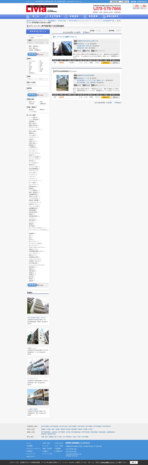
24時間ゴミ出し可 (35, 261)
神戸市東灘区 (97, 426)
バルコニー (33, 178)
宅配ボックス (34, 249)
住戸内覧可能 (34, 263)
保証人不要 (33, 131)
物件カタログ (31, 456)
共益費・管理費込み (35, 50)
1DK (30, 63)
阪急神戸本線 (81, 46)
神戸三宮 (89, 46)
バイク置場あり (34, 190)
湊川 (55, 437)
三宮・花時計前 (90, 82)
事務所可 (32, 133)
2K (30, 65)
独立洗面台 (33, 220)
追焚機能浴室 (34, 208)
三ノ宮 (87, 43)
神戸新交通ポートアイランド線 (86, 80)
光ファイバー (34, 241)
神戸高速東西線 (45, 432)
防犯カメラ (33, 255)
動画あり (42, 109)
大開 (59, 437)
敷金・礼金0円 (47, 448)
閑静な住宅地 (34, 125)
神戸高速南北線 (76, 432)
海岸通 (91, 75)
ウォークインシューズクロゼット (38, 230)
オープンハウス (34, 153)
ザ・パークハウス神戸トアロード (65, 37)
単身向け (46, 451)
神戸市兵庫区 (45, 426)
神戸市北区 (81, 426)
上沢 (63, 437)
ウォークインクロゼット (37, 228)
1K (40, 61)
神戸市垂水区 (107, 426)
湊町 (53, 429)
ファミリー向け (34, 167)
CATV (31, 239)
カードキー (33, 151)
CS (31, 235)
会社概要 (29, 446)
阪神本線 (44, 434)
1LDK (41, 63)
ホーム (29, 443)
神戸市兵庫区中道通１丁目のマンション (39, 317)
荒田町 (58, 429)
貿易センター (101, 80)
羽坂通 (80, 429)
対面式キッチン (34, 204)
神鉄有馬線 (94, 432)
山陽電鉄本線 (111, 432)
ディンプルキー (34, 253)
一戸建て (31, 38)
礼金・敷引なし (33, 48)
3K (40, 67)
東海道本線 (80, 43)
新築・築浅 (46, 443)
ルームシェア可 (34, 159)
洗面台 (32, 214)
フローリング (34, 170)
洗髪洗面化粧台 (34, 216)
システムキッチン (35, 202)
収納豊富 (32, 233)
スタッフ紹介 (59, 446)
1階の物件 (33, 271)
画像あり (31, 109)
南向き (32, 279)
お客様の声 (58, 451)
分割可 (32, 139)
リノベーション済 (35, 129)
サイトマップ (31, 454)
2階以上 (32, 269)
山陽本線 (54, 432)
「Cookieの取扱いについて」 (108, 462)
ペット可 (46, 446)
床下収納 (32, 226)
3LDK (41, 69)
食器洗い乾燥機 (34, 200)
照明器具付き (34, 186)
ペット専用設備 (34, 119)
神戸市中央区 (85, 41)
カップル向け (34, 163)
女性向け (32, 165)
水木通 (90, 429)
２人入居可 (33, 135)
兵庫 (42, 437)
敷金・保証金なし (34, 46)
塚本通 (68, 429)
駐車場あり (33, 267)
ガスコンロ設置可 (35, 157)
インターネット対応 (35, 243)
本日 (41, 101)
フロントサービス (35, 259)
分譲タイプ (33, 141)
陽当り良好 (33, 123)
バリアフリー (34, 137)
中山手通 (91, 41)
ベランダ (32, 176)
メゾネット (33, 174)
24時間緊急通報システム (37, 251)
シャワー (32, 218)
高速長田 (68, 437)
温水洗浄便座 (34, 212)
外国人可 (32, 155)
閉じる (134, 462)
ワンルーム (32, 61)
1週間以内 (43, 103)
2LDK (30, 67)
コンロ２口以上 (34, 198)
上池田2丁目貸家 (32, 409)
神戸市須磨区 (73, 426)
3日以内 (31, 103)
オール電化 (33, 182)
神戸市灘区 (89, 426)
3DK (30, 69)
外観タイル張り (34, 196)
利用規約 (29, 451)
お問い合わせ (59, 443)
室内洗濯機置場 (34, 169)
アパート (31, 36)
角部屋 (32, 281)
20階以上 (32, 275)
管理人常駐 (33, 143)
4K (30, 71)
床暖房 (32, 224)
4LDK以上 (32, 73)
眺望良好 (32, 145)
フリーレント (34, 149)
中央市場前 (85, 437)
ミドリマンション (33, 378)
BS (31, 237)
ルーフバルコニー (35, 180)
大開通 (85, 429)
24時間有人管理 (34, 257)
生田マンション (32, 348)
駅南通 (63, 429)
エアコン (32, 222)
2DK (41, 65)
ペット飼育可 (34, 117)
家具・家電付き (34, 192)
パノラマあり (33, 111)
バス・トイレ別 (34, 206)
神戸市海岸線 (81, 82)
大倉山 (75, 437)
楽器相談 (32, 121)
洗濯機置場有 (34, 194)
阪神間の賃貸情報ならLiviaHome (78, 443)
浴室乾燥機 (33, 210)
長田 (79, 437)
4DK (41, 71)
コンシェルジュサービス (37, 265)
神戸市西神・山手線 (64, 432)
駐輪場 (32, 188)
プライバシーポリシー (33, 448)
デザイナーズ (34, 127)
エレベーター (34, 184)
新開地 (43, 429)
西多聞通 (74, 429)
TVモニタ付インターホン (37, 247)
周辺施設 (58, 448)
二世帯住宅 (33, 147)
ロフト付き (33, 172)
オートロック (34, 245)
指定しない (32, 101)
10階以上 (32, 273)
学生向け (32, 161)
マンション (39, 36)
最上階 (32, 277)
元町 (86, 48)
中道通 (48, 429)
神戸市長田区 (54, 426)
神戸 (46, 437)
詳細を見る (106, 62)
